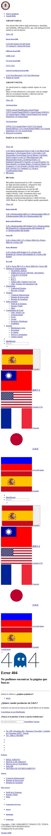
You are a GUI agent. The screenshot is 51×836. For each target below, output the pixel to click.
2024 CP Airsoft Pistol (19, 117)
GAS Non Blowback (14, 75)
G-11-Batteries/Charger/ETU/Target (23, 161)
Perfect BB (9, 235)
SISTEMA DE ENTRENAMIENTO (20, 768)
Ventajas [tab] (3, 773)
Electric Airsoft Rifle (12, 39)
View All (9, 34)
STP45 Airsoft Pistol (14, 110)
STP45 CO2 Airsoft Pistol (16, 126)
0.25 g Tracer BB (27, 266)
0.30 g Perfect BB (16, 242)
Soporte (8, 809)
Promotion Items (16, 171)
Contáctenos (6, 649)
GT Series (10, 46)
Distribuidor (9, 814)
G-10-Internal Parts (28, 160)
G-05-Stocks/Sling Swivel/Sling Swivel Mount (26, 154)
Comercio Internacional (15, 778)
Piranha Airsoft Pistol (30, 110)
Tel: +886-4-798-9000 (14, 735)
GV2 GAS (10, 66)
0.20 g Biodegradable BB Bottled (19, 226)
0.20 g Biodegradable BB (16, 214)
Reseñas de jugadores (14, 783)
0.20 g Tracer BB (13, 266)
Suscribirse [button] (28, 722)
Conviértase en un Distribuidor (13, 712)
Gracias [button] (36, 722)
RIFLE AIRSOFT (13, 760)
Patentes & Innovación (15, 780)
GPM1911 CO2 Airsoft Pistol (21, 129)
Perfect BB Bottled (11, 247)
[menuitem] (12, 14)
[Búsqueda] (7, 346)
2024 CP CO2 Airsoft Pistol (21, 131)
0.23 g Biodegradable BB (36, 214)
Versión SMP (6, 833)
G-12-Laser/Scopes (37, 162)
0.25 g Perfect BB (28, 240)
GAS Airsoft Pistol (11, 105)
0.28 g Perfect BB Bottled (22, 254)
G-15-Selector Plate (37, 164)
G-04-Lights (36, 153)
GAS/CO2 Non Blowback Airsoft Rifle (17, 70)
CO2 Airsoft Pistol (11, 121)
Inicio (8, 698)
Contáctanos (9, 819)
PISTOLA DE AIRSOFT (16, 762)
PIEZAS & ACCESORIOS (17, 764)
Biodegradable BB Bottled (13, 221)
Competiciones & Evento (13, 804)
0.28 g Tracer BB (40, 266)
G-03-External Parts (23, 153)
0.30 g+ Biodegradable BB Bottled (25, 229)
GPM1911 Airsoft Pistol (31, 112)
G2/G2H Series (12, 44)
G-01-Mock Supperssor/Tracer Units (20, 151)
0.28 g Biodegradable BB (32, 216)
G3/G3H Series (24, 44)
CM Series (26, 46)
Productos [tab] (4, 755)
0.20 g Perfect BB (13, 240)
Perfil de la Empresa (14, 792)
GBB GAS (10, 56)
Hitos (8, 797)
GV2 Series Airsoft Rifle (13, 61)
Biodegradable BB (11, 209)
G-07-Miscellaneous (30, 157)
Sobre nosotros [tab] (5, 787)
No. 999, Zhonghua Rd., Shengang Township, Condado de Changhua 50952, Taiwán (28, 732)
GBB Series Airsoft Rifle (13, 51)
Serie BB (9, 766)
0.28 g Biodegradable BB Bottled (28, 228)
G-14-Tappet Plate (22, 164)
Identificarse (10, 341)
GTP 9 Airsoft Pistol (14, 112)
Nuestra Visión (12, 795)
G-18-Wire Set (32, 166)
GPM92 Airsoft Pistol (27, 114)
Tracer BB (9, 261)
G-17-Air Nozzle (19, 166)
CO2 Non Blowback (31, 75)
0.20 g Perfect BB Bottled (16, 252)
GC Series (18, 46)
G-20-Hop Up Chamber (17, 168)
